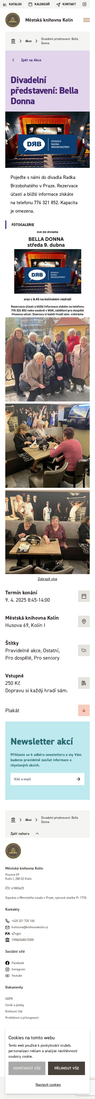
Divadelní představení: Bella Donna (59, 41)
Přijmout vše (66, 1068)
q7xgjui (16, 933)
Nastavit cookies (48, 1084)
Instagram (18, 969)
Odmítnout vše (27, 1068)
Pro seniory (46, 658)
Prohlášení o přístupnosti (22, 1018)
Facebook (18, 963)
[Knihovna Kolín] (47, 851)
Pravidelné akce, (24, 650)
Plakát (12, 710)
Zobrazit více (47, 578)
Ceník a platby (14, 1005)
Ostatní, (51, 650)
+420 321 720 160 (23, 921)
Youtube (17, 975)
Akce (28, 41)
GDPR (9, 999)
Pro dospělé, (19, 658)
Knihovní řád (13, 1011)
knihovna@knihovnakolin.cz (30, 927)
